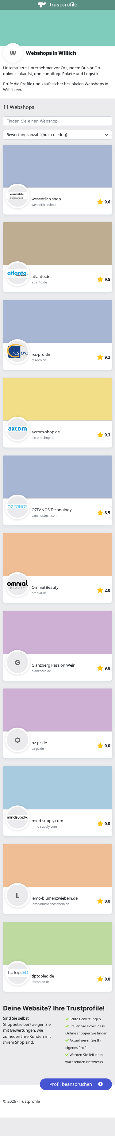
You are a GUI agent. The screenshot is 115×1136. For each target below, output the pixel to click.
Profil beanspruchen (70, 1084)
